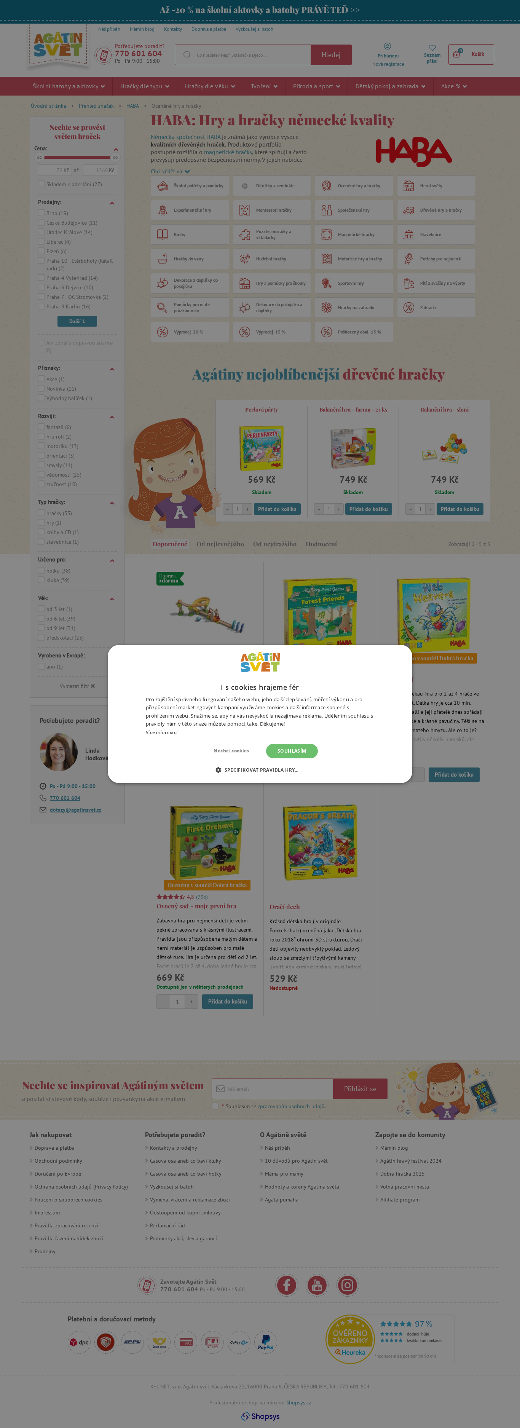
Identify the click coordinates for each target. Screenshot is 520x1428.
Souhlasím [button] (292, 751)
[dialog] (260, 714)
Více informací (161, 732)
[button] (260, 770)
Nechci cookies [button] (231, 750)
